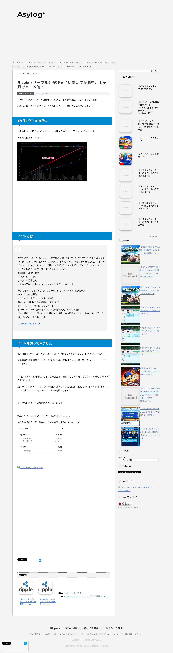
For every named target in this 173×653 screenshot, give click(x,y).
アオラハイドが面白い (73, 593)
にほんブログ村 (124, 491)
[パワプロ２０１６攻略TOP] (125, 148)
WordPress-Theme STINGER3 (86, 640)
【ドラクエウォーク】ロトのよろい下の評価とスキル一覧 (148, 173)
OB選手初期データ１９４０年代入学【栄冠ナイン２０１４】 (150, 331)
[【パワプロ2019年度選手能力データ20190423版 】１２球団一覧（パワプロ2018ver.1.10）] (125, 112)
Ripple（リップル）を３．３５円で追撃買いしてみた (48, 601)
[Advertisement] (86, 42)
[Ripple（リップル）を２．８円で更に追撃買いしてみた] (26, 592)
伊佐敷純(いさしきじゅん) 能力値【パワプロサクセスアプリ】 (150, 371)
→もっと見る (153, 236)
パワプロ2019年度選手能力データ (32, 66)
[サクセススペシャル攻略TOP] (125, 164)
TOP (15, 66)
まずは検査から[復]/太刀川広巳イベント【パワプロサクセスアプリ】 (150, 412)
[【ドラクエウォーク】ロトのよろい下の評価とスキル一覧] (125, 180)
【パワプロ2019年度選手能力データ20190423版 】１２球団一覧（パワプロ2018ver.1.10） (148, 107)
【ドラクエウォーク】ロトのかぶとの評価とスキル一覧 (148, 205)
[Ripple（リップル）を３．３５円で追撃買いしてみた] (45, 592)
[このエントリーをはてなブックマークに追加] (40, 560)
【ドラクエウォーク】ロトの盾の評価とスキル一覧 (148, 222)
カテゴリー (122, 457)
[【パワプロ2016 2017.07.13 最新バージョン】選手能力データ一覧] (125, 132)
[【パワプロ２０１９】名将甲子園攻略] (125, 96)
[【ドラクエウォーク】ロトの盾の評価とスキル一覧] (125, 229)
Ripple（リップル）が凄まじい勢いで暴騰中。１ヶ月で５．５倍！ (86, 628)
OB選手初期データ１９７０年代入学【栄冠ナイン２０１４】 (150, 351)
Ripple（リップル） (42, 93)
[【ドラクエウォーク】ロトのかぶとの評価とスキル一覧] (125, 213)
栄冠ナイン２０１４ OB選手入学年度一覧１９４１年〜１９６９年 (150, 290)
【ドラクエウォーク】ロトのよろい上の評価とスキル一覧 (148, 189)
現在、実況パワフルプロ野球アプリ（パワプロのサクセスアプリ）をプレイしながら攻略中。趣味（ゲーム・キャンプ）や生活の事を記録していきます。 (86, 634)
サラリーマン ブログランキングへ (129, 507)
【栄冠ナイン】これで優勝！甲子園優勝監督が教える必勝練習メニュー (150, 250)
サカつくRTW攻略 (85, 66)
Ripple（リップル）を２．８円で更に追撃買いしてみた (28, 601)
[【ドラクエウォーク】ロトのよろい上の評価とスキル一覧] (125, 197)
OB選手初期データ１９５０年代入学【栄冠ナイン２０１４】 (150, 311)
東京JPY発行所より (29, 323)
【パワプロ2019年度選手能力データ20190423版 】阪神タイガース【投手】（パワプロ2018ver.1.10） (150, 394)
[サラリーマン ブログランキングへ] (125, 504)
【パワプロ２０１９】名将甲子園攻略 (61, 66)
